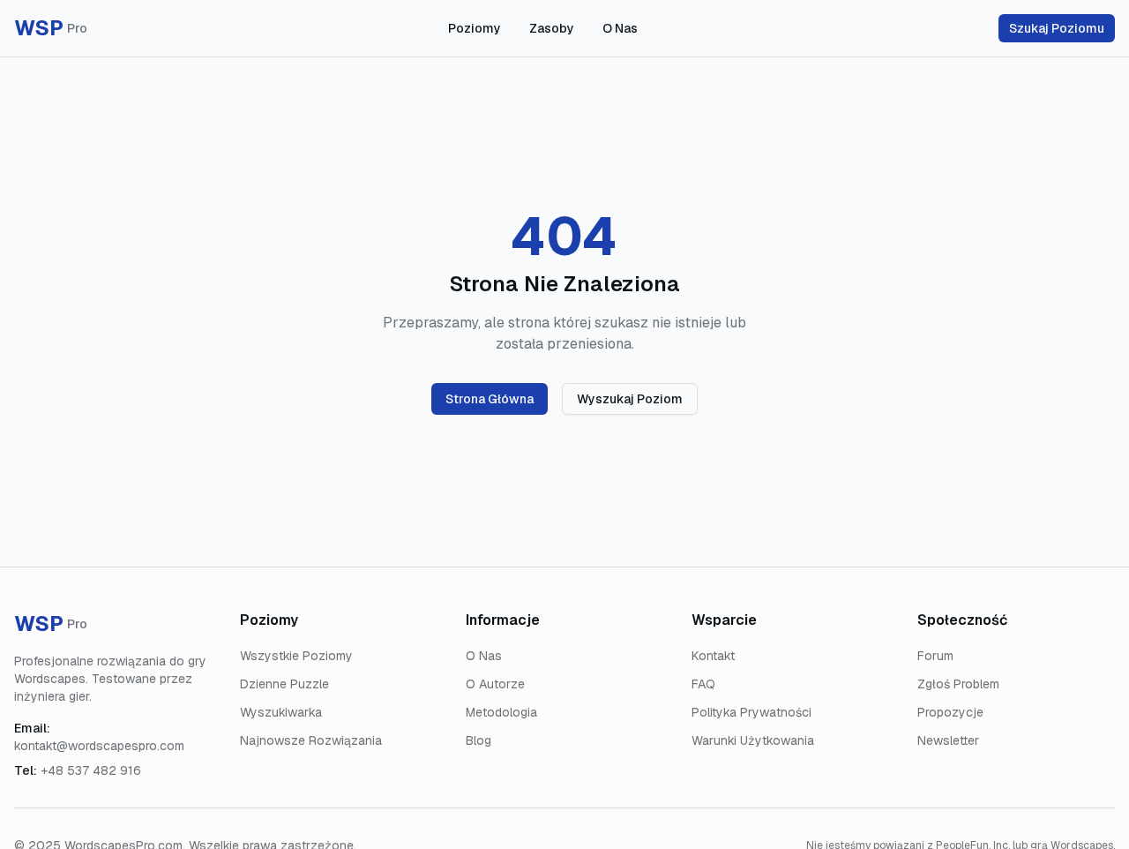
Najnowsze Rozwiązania (311, 740)
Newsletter (948, 740)
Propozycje (950, 712)
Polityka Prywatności (751, 712)
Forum (935, 656)
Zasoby (551, 28)
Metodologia (501, 712)
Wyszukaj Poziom (630, 399)
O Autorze (495, 684)
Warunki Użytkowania (753, 740)
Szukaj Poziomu (1056, 28)
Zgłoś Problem (958, 684)
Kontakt (713, 656)
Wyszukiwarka (281, 712)
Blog (478, 740)
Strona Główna (489, 399)
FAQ (703, 684)
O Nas (620, 28)
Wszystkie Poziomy (296, 656)
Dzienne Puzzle (284, 684)
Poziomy (474, 28)
